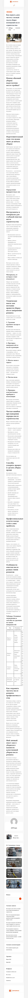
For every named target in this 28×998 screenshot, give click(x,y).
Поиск (8, 894)
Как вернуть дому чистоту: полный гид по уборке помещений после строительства (13, 910)
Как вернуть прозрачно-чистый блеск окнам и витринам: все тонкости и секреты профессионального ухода (13, 924)
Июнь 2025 (8, 959)
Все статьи (9, 11)
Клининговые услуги (10, 977)
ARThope (11, 28)
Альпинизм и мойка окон (11, 971)
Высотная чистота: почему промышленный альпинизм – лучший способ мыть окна (13, 937)
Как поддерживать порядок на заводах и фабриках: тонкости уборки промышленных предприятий (13, 930)
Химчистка (8, 980)
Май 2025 (8, 962)
